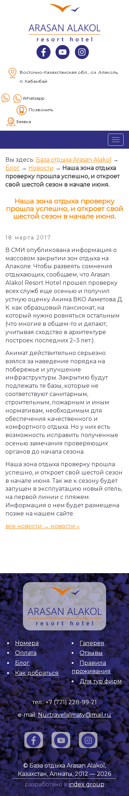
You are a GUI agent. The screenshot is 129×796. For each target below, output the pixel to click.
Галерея (92, 643)
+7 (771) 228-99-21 (71, 702)
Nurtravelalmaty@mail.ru (74, 714)
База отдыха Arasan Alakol (73, 159)
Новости (41, 168)
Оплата (26, 652)
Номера (27, 643)
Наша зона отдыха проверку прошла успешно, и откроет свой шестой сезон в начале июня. (62, 176)
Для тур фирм (101, 681)
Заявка (23, 121)
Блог (12, 168)
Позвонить (41, 109)
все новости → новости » (42, 526)
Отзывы (91, 652)
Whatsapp (33, 98)
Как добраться (37, 673)
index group (86, 784)
